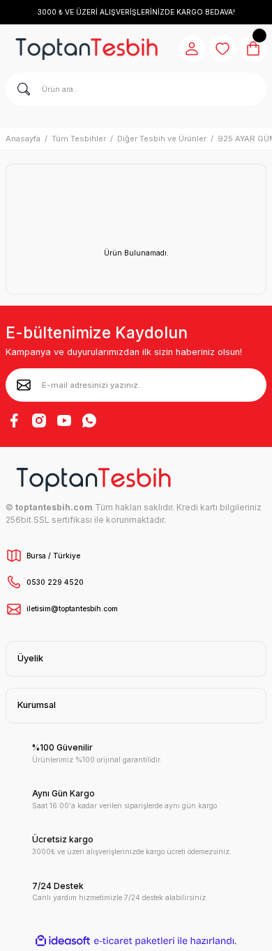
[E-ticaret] (134, 941)
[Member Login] (191, 48)
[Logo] (86, 49)
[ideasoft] (63, 941)
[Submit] (24, 385)
